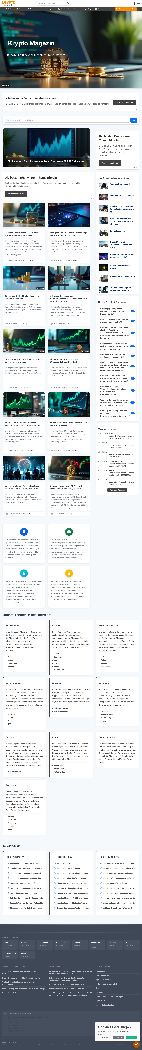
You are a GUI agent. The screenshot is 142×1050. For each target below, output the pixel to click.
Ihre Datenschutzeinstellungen (110, 997)
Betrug (10, 660)
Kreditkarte (12, 820)
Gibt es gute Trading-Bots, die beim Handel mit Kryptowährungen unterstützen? (115, 413)
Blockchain (12, 714)
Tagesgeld (12, 823)
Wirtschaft (12, 657)
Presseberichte (108, 737)
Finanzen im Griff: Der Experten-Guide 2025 (66, 984)
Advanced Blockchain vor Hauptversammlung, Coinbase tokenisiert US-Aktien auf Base (68, 298)
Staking (103, 657)
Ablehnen (119, 1037)
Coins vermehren (109, 626)
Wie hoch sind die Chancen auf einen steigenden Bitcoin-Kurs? (21, 983)
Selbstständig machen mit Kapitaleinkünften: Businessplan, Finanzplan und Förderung (67, 979)
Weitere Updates (117, 490)
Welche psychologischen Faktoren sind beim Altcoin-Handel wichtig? (112, 311)
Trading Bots (105, 711)
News (31, 260)
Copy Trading (105, 718)
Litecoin (57, 663)
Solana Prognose (117, 231)
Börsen (103, 721)
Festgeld (11, 826)
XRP (55, 660)
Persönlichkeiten (14, 772)
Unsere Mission (104, 980)
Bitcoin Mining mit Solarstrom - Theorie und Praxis (121, 244)
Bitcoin (57, 654)
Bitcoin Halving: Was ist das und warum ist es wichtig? (23, 989)
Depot (10, 829)
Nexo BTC (113, 434)
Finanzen (12, 785)
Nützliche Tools (60, 772)
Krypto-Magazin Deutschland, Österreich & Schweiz (28, 1017)
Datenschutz (103, 976)
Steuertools (59, 765)
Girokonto (11, 816)
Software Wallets (61, 708)
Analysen (58, 666)
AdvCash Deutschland (120, 184)
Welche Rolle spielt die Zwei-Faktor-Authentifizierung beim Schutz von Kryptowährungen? (114, 378)
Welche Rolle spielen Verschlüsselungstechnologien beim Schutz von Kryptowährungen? (114, 390)
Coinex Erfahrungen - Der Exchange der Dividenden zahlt (22, 972)
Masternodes (105, 666)
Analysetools (59, 769)
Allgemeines (14, 626)
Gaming (11, 666)
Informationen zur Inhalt (107, 984)
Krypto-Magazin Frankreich (18, 1020)
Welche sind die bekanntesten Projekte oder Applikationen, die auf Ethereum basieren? (114, 346)
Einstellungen (105, 1037)
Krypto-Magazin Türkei (17, 1031)
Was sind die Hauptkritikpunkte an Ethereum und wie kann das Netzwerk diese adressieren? (114, 402)
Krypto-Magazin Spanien (17, 1025)
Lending (103, 663)
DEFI (9, 721)
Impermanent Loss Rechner (122, 195)
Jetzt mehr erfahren (124, 102)
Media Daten (103, 1001)
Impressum (102, 971)
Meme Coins (59, 670)
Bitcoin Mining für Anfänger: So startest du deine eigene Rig (122, 209)
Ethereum (58, 657)
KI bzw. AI (11, 718)
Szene (11, 737)
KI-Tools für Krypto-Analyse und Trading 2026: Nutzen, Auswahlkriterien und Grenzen (71, 972)
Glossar (101, 988)
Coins (57, 626)
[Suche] (68, 3)
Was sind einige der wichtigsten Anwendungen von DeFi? (114, 320)
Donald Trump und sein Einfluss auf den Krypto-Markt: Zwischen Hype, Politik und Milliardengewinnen (70, 994)
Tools (57, 737)
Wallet (57, 683)
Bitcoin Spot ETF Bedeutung (122, 276)
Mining (103, 660)
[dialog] (117, 1031)
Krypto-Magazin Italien (17, 1028)
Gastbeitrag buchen (106, 1005)
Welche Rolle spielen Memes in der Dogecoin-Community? (113, 355)
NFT (9, 724)
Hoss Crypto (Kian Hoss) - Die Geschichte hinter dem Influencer (121, 221)
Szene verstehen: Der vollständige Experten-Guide (69, 989)
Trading (105, 683)
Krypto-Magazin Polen (16, 1022)
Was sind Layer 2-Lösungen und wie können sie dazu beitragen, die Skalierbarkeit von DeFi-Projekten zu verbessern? (114, 366)
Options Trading (106, 714)
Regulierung (12, 663)
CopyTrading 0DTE (116, 461)
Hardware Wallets (61, 711)
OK (131, 1037)
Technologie (14, 683)
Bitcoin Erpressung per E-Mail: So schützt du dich (21, 978)
